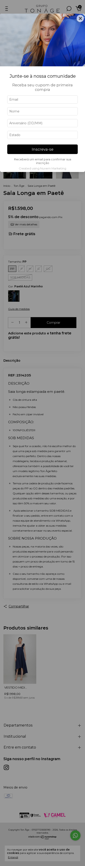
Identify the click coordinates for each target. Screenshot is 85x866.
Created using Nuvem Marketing (42, 168)
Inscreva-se (42, 149)
